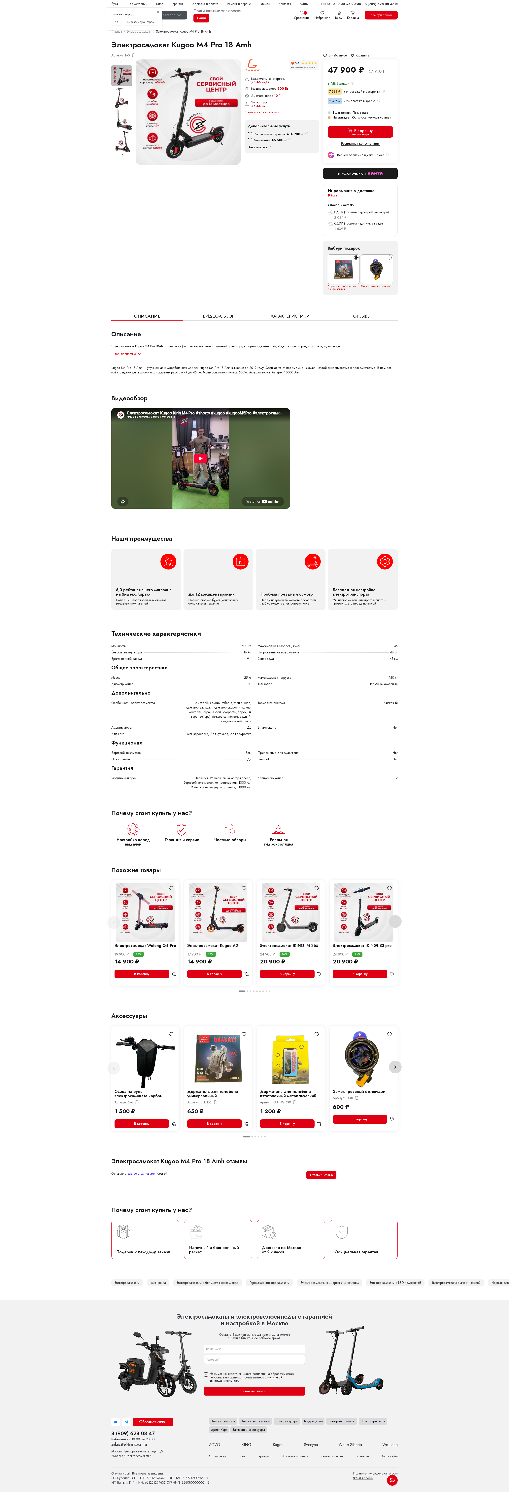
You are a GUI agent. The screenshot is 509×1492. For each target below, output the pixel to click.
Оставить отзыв (321, 1175)
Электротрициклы (373, 1421)
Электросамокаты (223, 1421)
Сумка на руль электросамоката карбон (138, 1094)
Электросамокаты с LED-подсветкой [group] (395, 1282)
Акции (304, 4)
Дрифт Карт (219, 1429)
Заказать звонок (254, 1391)
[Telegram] (126, 1422)
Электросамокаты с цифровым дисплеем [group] (330, 1282)
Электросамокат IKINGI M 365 (289, 946)
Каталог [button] (169, 15)
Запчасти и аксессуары (248, 1429)
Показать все (257, 147)
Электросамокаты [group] (127, 1282)
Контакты (285, 4)
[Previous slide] (113, 922)
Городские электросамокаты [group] (269, 1282)
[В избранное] (171, 888)
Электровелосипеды (255, 1421)
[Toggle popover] (392, 1480)
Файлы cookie (363, 1478)
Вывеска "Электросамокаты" (137, 1453)
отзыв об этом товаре (140, 1173)
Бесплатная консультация (360, 144)
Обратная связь (153, 1422)
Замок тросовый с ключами (375, 286)
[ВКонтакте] (115, 1422)
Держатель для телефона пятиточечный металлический (288, 1094)
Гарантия (177, 4)
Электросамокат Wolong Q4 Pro (145, 946)
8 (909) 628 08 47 (133, 1433)
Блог (159, 4)
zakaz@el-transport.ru (129, 1444)
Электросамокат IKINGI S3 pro (362, 946)
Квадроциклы (313, 1421)
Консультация (381, 15)
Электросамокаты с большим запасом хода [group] (207, 1282)
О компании (138, 4)
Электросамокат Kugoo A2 (212, 946)
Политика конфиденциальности (375, 1473)
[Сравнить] (173, 974)
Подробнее (146, 579)
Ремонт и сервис (239, 4)
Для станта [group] (158, 1282)
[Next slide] (121, 154)
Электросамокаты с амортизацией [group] (456, 1282)
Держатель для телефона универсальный (342, 287)
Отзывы (264, 4)
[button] (341, 4)
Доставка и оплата (205, 4)
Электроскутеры (286, 1421)
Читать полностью (123, 354)
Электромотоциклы (341, 1421)
